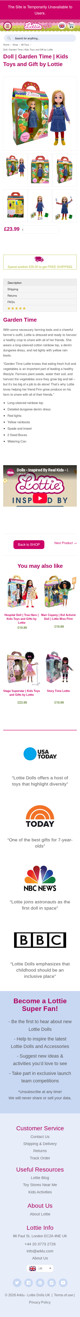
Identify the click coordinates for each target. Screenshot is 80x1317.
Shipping (12, 289)
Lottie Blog (40, 1178)
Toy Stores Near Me (40, 1185)
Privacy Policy (40, 1302)
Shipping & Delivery (40, 1144)
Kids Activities (40, 1192)
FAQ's (11, 302)
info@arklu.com (40, 1251)
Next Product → (65, 542)
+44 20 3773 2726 (40, 1244)
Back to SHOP (29, 544)
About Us (40, 1258)
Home (6, 44)
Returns (12, 295)
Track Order (40, 1158)
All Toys (25, 44)
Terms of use (63, 1295)
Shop (15, 44)
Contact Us (40, 1137)
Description (15, 283)
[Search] (8, 37)
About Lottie (40, 1214)
